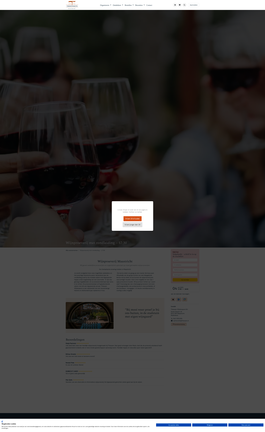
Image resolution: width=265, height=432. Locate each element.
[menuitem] (105, 5)
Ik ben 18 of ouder (133, 219)
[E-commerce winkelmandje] (175, 5)
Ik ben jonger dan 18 (132, 225)
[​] (180, 5)
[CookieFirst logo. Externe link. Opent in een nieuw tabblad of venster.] (2, 422)
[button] (184, 5)
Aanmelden (194, 5)
